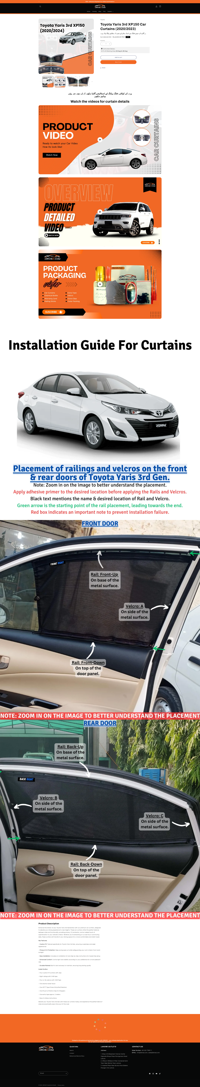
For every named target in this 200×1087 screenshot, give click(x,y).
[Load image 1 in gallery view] (48, 81)
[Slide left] (40, 81)
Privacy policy (61, 1085)
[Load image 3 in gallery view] (72, 81)
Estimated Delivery (109, 49)
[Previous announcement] (39, 1)
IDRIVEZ (44, 1085)
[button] (40, 6)
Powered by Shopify (51, 1085)
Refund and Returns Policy (77, 1056)
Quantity (102, 40)
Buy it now (118, 62)
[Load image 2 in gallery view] (60, 81)
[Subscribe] (66, 1073)
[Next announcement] (161, 1)
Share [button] (103, 67)
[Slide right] (92, 81)
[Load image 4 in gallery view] (84, 81)
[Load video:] (100, 139)
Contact (72, 1053)
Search (72, 1050)
